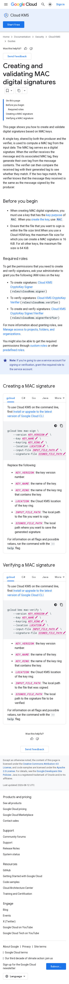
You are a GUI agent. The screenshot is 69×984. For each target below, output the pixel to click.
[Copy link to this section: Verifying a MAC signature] (58, 565)
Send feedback (17, 56)
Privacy (26, 946)
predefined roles (13, 350)
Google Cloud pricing (14, 809)
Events (7, 915)
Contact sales (11, 820)
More (58, 398)
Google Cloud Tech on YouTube (21, 933)
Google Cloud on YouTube (18, 927)
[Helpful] (25, 48)
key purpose (54, 215)
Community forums (14, 836)
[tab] (10, 398)
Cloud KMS (19, 15)
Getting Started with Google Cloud (22, 876)
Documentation (22, 36)
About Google (11, 946)
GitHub (7, 870)
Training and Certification (17, 893)
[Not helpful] (31, 48)
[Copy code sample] (61, 426)
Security (39, 36)
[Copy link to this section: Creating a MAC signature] (58, 386)
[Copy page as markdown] (19, 90)
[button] (10, 398)
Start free (13, 24)
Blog (5, 909)
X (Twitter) (9, 921)
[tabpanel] (34, 477)
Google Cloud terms (16, 952)
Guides (11, 41)
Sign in (60, 4)
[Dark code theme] (56, 426)
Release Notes (11, 848)
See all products (12, 803)
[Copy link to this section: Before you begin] (41, 201)
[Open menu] (6, 4)
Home (6, 36)
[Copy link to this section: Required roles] (31, 259)
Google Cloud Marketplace (18, 814)
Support (7, 842)
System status (11, 854)
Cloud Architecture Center (18, 887)
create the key (40, 219)
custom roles (38, 345)
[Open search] (43, 4)
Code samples (11, 882)
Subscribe (57, 966)
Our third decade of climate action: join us (29, 958)
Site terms (40, 946)
